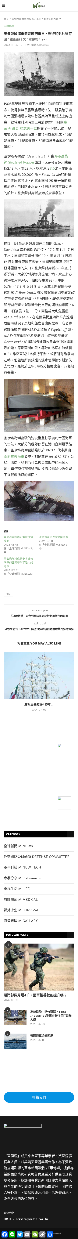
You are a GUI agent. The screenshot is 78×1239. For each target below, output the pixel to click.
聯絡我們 (39, 1097)
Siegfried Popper (21, 162)
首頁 (6, 19)
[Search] (74, 6)
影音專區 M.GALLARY (21, 920)
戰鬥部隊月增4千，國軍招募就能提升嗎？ (35, 995)
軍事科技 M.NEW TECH (22, 867)
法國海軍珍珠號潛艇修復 (53, 537)
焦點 (8, 594)
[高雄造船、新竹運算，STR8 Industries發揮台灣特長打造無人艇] (15, 1017)
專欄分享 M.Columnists (22, 878)
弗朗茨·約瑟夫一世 (22, 128)
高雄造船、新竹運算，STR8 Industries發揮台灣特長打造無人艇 (51, 1015)
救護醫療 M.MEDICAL (21, 899)
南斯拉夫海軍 (14, 456)
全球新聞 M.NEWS (18, 846)
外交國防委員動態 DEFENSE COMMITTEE (36, 856)
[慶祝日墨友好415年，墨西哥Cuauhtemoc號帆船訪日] (39, 675)
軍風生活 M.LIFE (17, 888)
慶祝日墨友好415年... (39, 704)
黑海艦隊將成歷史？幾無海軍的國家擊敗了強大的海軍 (18, 562)
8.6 (52, 168)
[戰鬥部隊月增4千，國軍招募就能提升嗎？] (39, 967)
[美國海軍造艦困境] (15, 1041)
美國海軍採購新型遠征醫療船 (18, 539)
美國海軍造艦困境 (41, 1035)
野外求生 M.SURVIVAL (21, 910)
